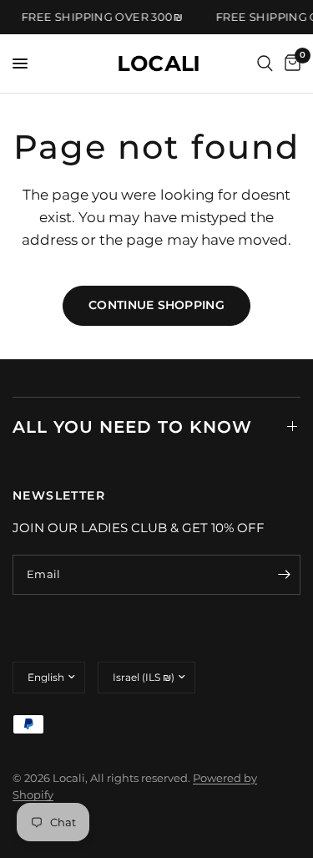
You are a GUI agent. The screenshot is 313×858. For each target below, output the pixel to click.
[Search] (265, 63)
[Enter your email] (283, 575)
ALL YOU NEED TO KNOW (132, 427)
